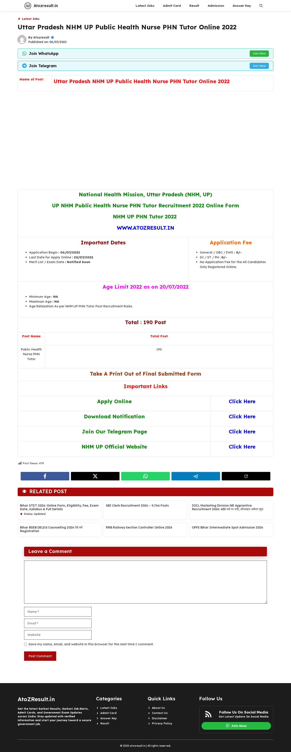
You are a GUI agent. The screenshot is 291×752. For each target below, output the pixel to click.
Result (194, 6)
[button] (261, 5)
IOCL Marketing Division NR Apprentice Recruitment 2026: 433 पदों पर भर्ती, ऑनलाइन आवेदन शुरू (227, 507)
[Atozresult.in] (28, 5)
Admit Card (172, 6)
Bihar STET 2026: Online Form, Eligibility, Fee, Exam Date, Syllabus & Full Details (59, 507)
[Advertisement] (145, 135)
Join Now (259, 53)
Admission (216, 6)
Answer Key (242, 6)
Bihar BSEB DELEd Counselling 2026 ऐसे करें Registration (51, 529)
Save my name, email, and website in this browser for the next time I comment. (91, 644)
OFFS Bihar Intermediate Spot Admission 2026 (227, 527)
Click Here (242, 401)
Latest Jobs (145, 6)
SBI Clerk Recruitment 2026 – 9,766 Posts (137, 505)
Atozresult (41, 37)
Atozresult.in (46, 5)
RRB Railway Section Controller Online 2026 (139, 527)
